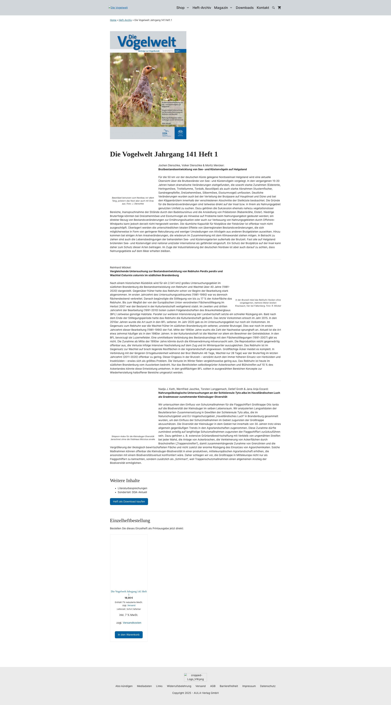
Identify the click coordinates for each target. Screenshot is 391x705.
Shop (180, 8)
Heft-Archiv (202, 8)
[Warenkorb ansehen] (279, 7)
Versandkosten (132, 622)
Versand (131, 605)
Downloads (245, 8)
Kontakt (263, 8)
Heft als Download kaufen (129, 501)
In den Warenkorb (129, 634)
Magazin (221, 8)
